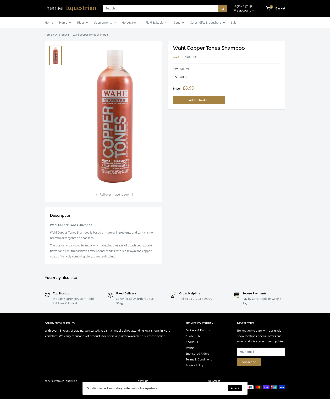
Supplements (103, 22)
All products (62, 34)
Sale (233, 22)
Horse (63, 22)
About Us (192, 342)
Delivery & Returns (198, 330)
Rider (80, 22)
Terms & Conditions (199, 359)
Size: (181, 69)
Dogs (176, 22)
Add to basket (199, 100)
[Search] (222, 8)
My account (243, 10)
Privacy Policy (195, 365)
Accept (235, 388)
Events (190, 348)
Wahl (176, 57)
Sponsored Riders (197, 353)
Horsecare (129, 22)
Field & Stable (155, 22)
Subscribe (249, 362)
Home (49, 22)
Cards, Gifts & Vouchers (205, 22)
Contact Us (193, 336)
